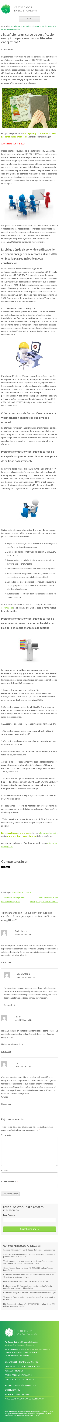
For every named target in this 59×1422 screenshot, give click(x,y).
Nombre (5, 1170)
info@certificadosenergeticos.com (19, 1345)
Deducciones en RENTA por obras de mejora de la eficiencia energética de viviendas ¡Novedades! (27, 1287)
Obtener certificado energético (21, 1362)
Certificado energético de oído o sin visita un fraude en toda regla (29, 1293)
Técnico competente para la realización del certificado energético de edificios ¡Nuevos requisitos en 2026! (28, 1262)
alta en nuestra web (47, 833)
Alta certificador (14, 1371)
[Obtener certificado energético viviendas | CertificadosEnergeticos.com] (20, 1332)
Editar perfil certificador (18, 1375)
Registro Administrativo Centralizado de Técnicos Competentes (29, 1250)
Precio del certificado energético (22, 1366)
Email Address (9, 1215)
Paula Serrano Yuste (21, 892)
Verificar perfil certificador (19, 1379)
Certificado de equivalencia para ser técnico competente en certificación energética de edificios (29, 1276)
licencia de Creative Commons (37, 1349)
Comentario (6, 1135)
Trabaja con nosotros (17, 1394)
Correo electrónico (9, 1182)
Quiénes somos (12, 1390)
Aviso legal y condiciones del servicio (24, 1399)
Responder (6, 962)
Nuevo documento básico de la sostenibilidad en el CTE (25, 1281)
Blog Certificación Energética (20, 1385)
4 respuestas (7, 49)
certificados (7, 607)
